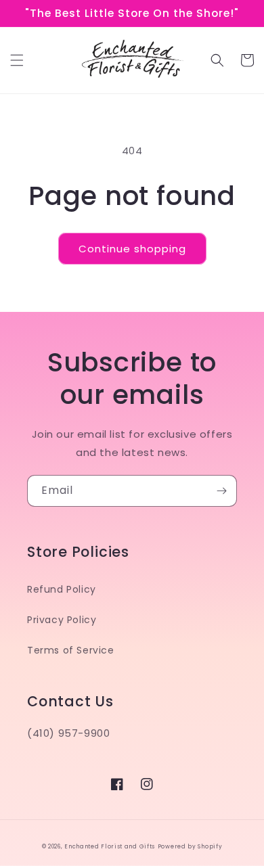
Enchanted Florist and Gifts (109, 846)
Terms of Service (70, 650)
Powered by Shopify (190, 846)
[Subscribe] (221, 491)
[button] (17, 60)
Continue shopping (132, 249)
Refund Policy (61, 589)
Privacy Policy (61, 619)
